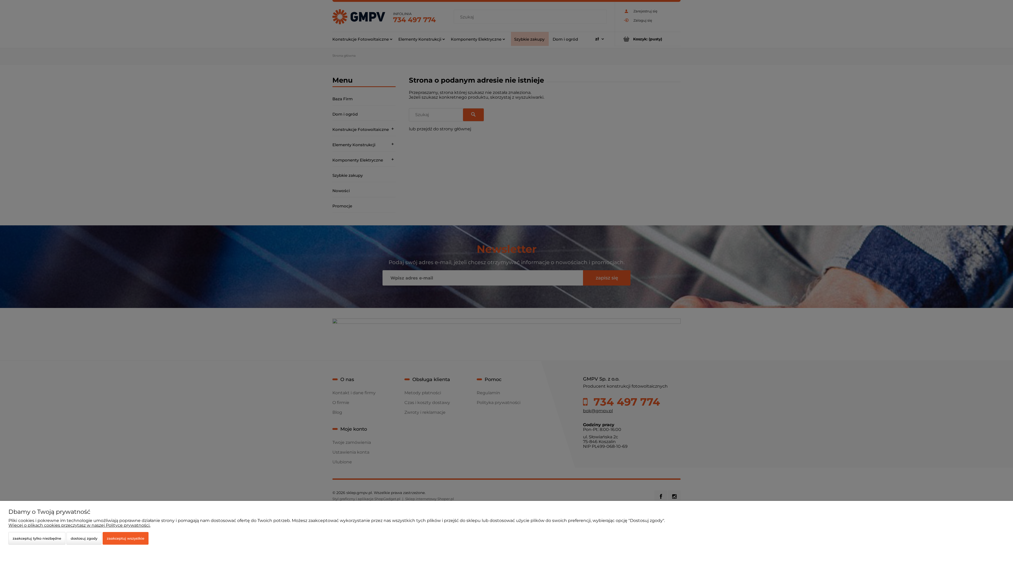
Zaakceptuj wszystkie (125, 538)
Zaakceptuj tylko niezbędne (37, 538)
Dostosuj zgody (84, 538)
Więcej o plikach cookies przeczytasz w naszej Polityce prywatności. (79, 525)
